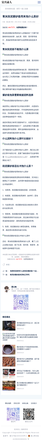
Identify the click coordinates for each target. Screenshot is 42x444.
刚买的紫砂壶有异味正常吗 (19, 275)
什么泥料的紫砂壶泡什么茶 (16, 157)
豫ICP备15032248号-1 (18, 436)
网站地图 (8, 403)
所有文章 (17, 403)
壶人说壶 (25, 9)
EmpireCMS (17, 432)
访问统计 (34, 403)
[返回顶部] (37, 439)
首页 (18, 9)
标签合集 (25, 403)
